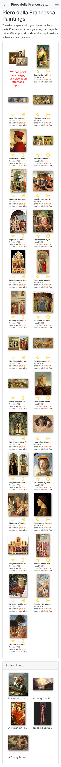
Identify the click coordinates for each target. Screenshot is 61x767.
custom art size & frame (44, 82)
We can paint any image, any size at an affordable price (18, 78)
